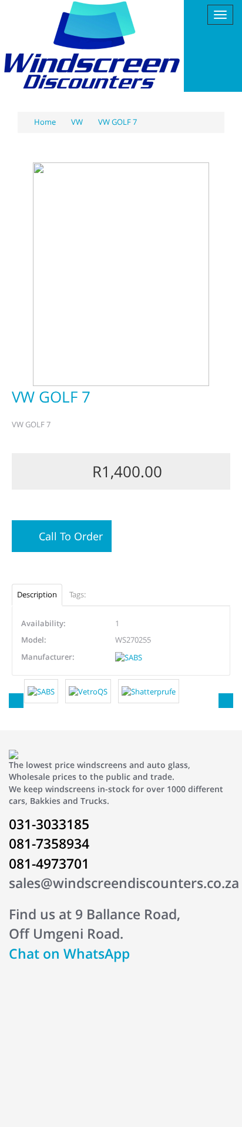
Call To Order (68, 536)
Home (44, 122)
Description (37, 594)
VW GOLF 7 (117, 122)
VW (77, 122)
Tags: (77, 594)
